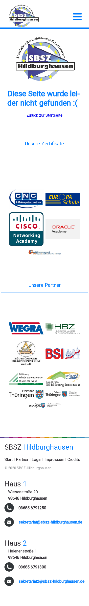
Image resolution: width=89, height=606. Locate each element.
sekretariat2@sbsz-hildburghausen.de (52, 581)
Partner (22, 459)
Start (8, 459)
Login (36, 459)
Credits (73, 459)
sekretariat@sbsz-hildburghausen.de (50, 522)
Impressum (54, 459)
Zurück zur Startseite (44, 115)
